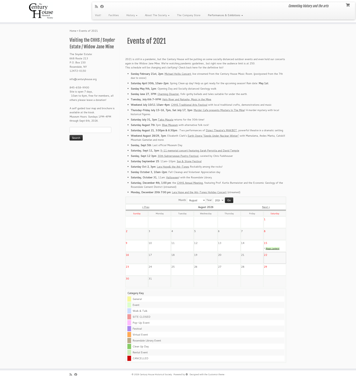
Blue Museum (170, 125)
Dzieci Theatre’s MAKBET (221, 130)
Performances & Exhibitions (224, 15)
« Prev (145, 207)
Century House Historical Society (156, 374)
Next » (266, 207)
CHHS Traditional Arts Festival (189, 105)
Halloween (172, 177)
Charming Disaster (168, 94)
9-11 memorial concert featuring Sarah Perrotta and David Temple (199, 150)
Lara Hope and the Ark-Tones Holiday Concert (199, 192)
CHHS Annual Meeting (190, 183)
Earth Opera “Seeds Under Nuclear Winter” (213, 136)
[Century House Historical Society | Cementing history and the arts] (41, 11)
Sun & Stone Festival (189, 161)
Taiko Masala (165, 119)
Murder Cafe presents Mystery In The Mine (219, 110)
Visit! (98, 15)
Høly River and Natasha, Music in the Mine (186, 99)
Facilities (113, 15)
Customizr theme (216, 374)
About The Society (156, 15)
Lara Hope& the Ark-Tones (173, 166)
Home (73, 31)
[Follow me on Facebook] (103, 6)
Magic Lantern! (272, 248)
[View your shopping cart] (348, 4)
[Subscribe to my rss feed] (97, 6)
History (131, 15)
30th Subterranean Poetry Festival (178, 156)
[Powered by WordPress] (186, 373)
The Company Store (188, 15)
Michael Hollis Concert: (178, 74)
